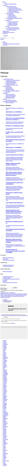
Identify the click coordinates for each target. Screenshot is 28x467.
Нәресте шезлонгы (12, 29)
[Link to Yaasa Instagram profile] (3, 289)
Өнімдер (5, 5)
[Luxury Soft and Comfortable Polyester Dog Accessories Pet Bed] (15, 200)
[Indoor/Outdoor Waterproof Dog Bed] (15, 144)
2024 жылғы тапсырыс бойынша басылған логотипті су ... (15, 118)
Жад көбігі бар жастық (13, 27)
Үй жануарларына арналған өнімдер (14, 18)
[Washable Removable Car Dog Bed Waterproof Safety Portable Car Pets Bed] (15, 190)
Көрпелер (8, 20)
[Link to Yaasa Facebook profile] (1, 289)
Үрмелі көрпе (11, 14)
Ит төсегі (10, 19)
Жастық (7, 26)
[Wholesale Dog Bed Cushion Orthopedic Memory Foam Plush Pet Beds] (15, 218)
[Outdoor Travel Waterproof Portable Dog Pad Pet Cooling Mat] (15, 180)
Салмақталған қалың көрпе (14, 8)
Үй (3, 1)
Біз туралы (5, 258)
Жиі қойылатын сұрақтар (8, 32)
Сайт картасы (12, 292)
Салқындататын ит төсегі (20, 295)
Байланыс (5, 33)
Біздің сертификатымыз (11, 4)
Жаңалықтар (6, 31)
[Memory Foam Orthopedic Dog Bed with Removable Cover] (15, 226)
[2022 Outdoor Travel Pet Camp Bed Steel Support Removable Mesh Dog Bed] (15, 169)
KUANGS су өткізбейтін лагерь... (15, 125)
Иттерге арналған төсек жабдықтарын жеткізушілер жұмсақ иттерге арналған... (14, 211)
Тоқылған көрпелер (12, 22)
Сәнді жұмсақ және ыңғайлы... (14, 202)
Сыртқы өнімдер (9, 13)
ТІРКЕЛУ (15, 287)
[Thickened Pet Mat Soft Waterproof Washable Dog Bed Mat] (15, 247)
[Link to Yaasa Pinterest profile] (6, 289)
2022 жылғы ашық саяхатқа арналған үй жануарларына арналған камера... (14, 174)
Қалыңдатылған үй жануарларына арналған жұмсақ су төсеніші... (15, 251)
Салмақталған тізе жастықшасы (15, 9)
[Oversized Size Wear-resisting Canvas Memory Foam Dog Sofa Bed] (15, 152)
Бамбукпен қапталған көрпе (7, 293)
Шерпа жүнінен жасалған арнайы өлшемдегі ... (13, 164)
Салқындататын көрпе (13, 21)
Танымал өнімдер (4, 292)
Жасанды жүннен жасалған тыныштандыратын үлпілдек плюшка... (14, 241)
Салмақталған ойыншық (13, 12)
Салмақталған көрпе (12, 7)
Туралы (4, 2)
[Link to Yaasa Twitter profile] (2, 289)
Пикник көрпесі (11, 15)
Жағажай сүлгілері (12, 16)
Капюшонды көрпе (12, 25)
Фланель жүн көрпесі (13, 24)
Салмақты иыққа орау (13, 11)
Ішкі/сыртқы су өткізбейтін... (14, 111)
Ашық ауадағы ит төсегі (9, 295)
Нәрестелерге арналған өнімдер (13, 28)
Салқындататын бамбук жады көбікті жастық (11, 296)
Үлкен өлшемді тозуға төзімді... (15, 154)
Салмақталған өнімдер (11, 6)
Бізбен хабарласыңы (7, 271)
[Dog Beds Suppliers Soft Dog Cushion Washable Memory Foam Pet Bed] (15, 207)
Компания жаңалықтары (8, 265)
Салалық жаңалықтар (8, 266)
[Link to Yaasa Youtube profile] (5, 289)
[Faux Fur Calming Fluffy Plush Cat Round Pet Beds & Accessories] (15, 236)
